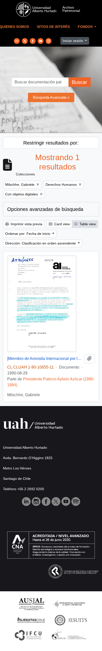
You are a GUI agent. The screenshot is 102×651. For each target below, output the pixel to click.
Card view (61, 224)
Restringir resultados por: (51, 143)
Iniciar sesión (73, 41)
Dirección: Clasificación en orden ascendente (41, 243)
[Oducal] (70, 635)
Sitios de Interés (53, 27)
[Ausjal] (31, 604)
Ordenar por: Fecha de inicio (28, 234)
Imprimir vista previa (26, 224)
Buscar (79, 82)
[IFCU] (28, 635)
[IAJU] (69, 604)
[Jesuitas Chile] (31, 620)
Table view (87, 224)
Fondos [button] (86, 27)
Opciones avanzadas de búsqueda (45, 209)
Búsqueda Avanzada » (51, 97)
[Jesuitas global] (71, 620)
